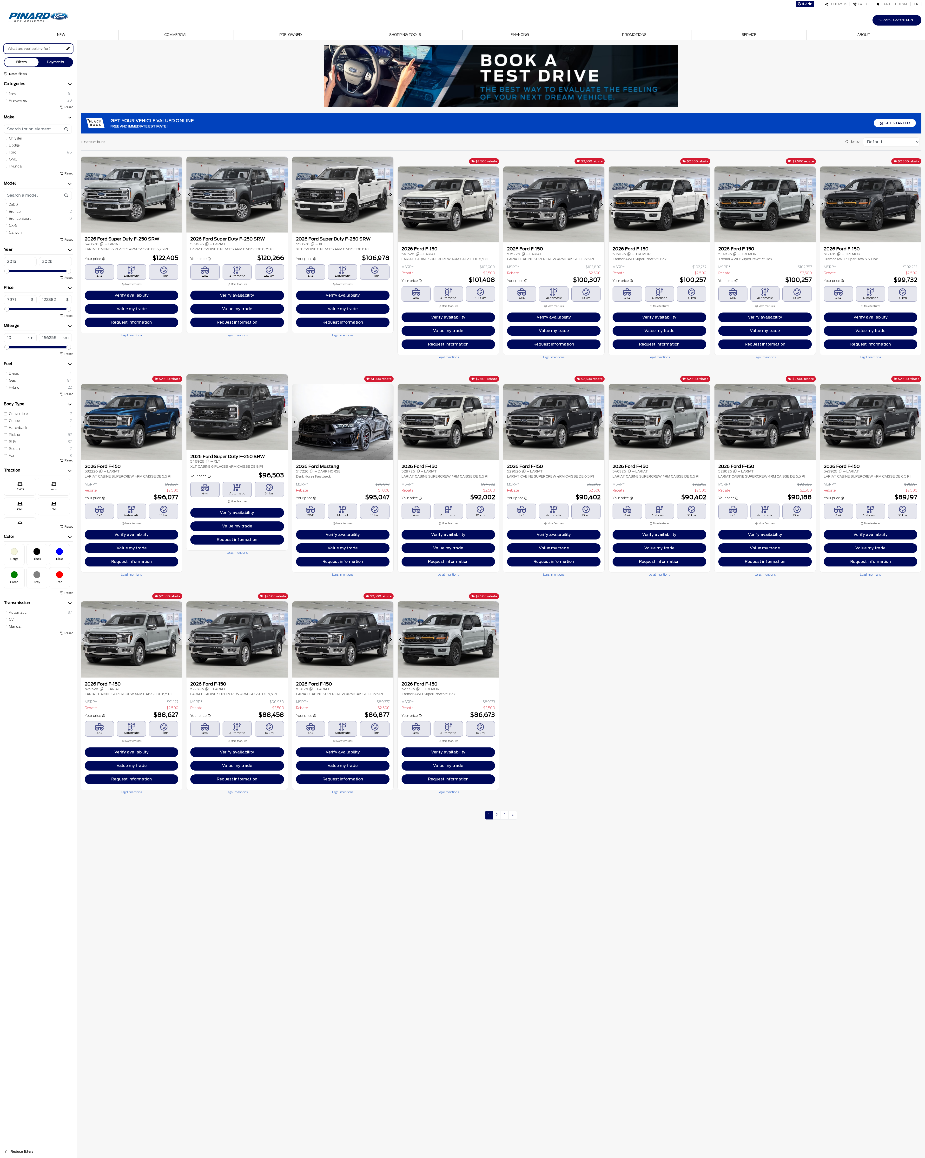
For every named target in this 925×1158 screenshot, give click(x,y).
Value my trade (132, 308)
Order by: (852, 142)
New (61, 35)
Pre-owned (290, 35)
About (863, 35)
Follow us (837, 4)
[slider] (6, 271)
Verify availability (131, 295)
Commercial (175, 35)
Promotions (634, 35)
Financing (520, 35)
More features (133, 284)
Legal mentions (131, 335)
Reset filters (17, 74)
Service (749, 35)
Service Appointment (897, 20)
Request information (131, 322)
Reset (69, 107)
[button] (84, 194)
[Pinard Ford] (40, 16)
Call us (864, 4)
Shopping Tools (405, 35)
